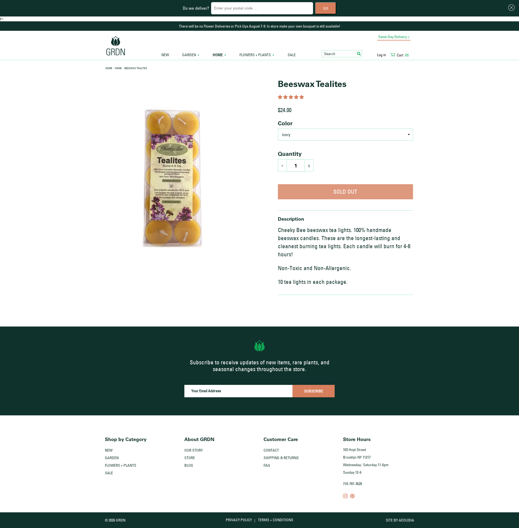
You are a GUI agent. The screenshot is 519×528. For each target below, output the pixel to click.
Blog (188, 465)
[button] (291, 97)
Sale (292, 55)
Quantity (290, 153)
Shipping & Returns (281, 457)
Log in (381, 54)
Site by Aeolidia (400, 520)
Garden (112, 457)
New (165, 55)
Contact (271, 450)
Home (108, 68)
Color (285, 123)
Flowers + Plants (120, 465)
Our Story (193, 450)
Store (189, 457)
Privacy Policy (239, 519)
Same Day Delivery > (394, 36)
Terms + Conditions (275, 519)
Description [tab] (291, 219)
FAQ (267, 465)
